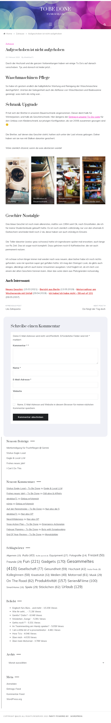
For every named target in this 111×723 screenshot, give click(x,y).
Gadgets (53, 561)
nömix (9, 503)
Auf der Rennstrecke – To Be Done (24, 509)
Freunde (14, 562)
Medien (59, 575)
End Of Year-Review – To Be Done (24, 534)
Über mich (17, 637)
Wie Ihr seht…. (19, 611)
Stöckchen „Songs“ (21, 618)
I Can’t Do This (14, 468)
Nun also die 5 (52, 509)
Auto (28, 555)
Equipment (58, 555)
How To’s (17, 633)
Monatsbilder (51, 534)
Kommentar (20, 345)
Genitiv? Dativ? (20, 615)
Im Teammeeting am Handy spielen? (30, 626)
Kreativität (40, 575)
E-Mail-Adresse (22, 379)
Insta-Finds (94, 569)
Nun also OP (27, 514)
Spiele (31, 587)
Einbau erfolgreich (30, 498)
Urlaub (72, 586)
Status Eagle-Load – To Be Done (23, 488)
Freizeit (96, 555)
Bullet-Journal (42, 556)
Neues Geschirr (14, 289)
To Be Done (55, 9)
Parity (52, 716)
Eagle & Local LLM (16, 458)
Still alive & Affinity (52, 493)
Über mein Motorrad (22, 641)
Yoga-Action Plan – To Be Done (22, 524)
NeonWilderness (15, 519)
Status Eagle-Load (16, 453)
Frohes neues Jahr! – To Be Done (23, 493)
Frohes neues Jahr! (16, 463)
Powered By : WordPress (69, 716)
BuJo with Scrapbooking (53, 529)
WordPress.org (14, 699)
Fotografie (78, 555)
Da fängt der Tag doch (93, 309)
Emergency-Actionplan (53, 524)
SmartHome (15, 587)
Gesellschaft (30, 569)
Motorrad (78, 575)
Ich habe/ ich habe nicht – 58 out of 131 (71, 293)
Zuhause (10, 44)
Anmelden (12, 683)
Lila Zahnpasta (13, 309)
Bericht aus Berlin (50, 289)
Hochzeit (77, 569)
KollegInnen (18, 575)
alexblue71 (29, 57)
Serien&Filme (82, 581)
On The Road (20, 581)
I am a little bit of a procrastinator (29, 630)
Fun (31, 561)
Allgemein (14, 555)
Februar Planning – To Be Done (22, 529)
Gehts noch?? (19, 622)
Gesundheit (55, 569)
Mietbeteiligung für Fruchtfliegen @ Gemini (28, 447)
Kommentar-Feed (15, 694)
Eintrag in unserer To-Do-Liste (84, 116)
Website (17, 391)
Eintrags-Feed (14, 688)
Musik (95, 575)
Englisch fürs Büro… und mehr (26, 608)
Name (17, 367)
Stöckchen (50, 587)
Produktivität (50, 580)
